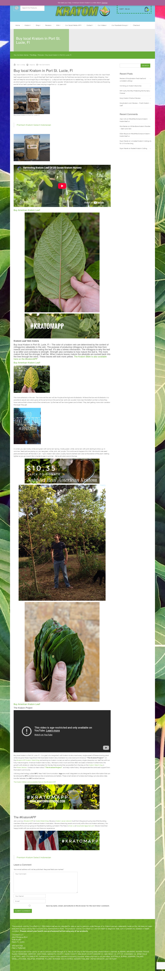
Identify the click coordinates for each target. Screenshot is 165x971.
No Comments (44, 65)
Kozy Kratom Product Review (130, 98)
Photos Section (21, 767)
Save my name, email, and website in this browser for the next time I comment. (78, 906)
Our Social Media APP (73, 25)
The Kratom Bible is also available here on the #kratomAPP (35, 782)
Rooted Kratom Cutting (139, 148)
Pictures (41, 55)
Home (17, 25)
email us (71, 826)
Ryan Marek (124, 141)
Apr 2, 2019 (21, 65)
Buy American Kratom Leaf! (27, 210)
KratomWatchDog (42, 821)
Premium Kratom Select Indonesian (34, 125)
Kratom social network (64, 821)
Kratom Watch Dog (95, 765)
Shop (38, 25)
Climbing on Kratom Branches (130, 86)
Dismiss (104, 3)
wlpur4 (32, 65)
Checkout (136, 25)
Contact (90, 25)
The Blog (33, 55)
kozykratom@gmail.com (85, 826)
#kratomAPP (21, 760)
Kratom (28, 25)
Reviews (48, 25)
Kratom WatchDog (32, 760)
